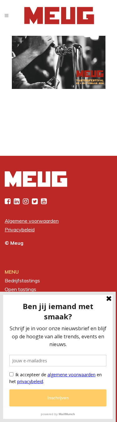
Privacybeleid (20, 229)
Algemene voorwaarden (32, 221)
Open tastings (20, 289)
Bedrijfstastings (22, 280)
